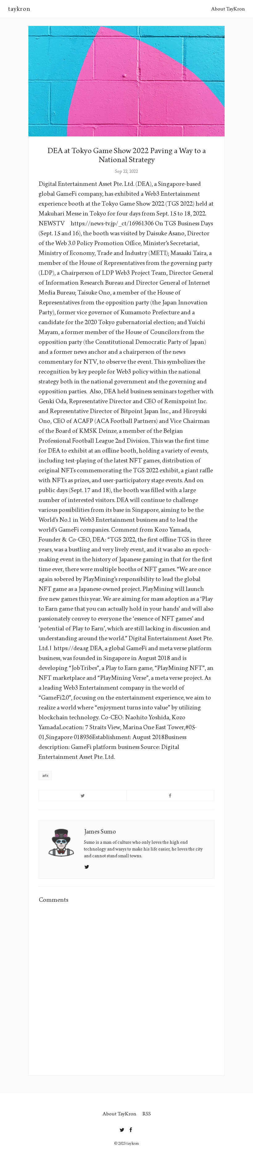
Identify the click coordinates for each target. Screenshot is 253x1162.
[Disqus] (126, 988)
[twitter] (122, 1128)
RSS (147, 1114)
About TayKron (228, 9)
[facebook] (131, 1128)
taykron (19, 9)
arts (45, 775)
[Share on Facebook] (170, 795)
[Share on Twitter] (82, 795)
